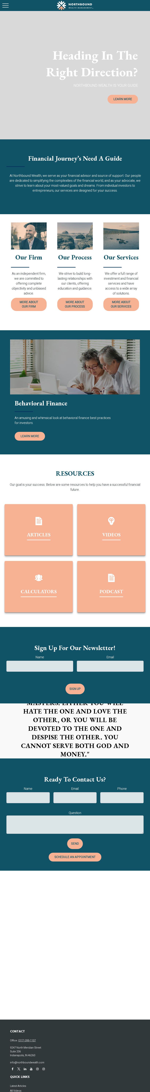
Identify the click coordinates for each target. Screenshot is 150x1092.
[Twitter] (18, 1068)
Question (75, 813)
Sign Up (75, 689)
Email (110, 657)
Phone (122, 788)
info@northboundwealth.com (27, 1062)
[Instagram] (37, 1068)
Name (39, 657)
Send (75, 844)
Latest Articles (18, 1086)
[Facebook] (12, 1068)
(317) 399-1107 (27, 1040)
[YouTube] (31, 1068)
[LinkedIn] (24, 1068)
